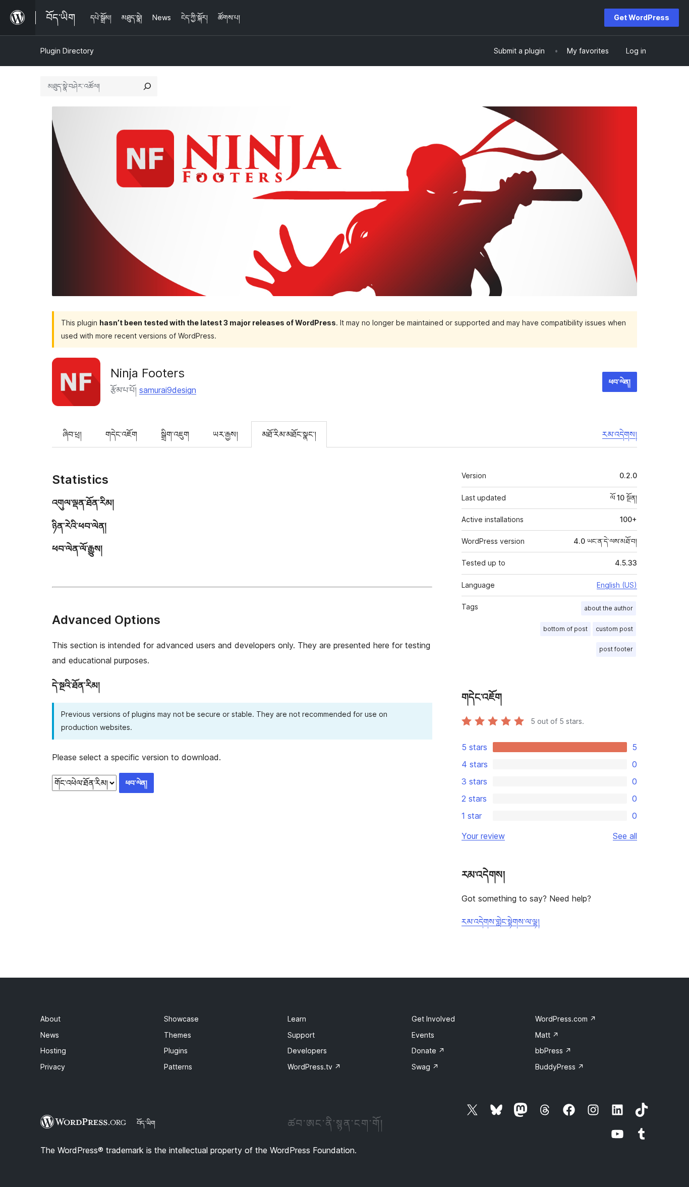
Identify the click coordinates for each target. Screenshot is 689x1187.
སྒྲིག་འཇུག (175, 434)
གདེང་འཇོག (121, 434)
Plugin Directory (67, 50)
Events (423, 1035)
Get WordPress (641, 17)
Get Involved (433, 1018)
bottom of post (565, 629)
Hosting (53, 1050)
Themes (177, 1035)
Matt (547, 1035)
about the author (608, 608)
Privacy (52, 1066)
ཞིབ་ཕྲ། (72, 434)
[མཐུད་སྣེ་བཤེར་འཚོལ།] (147, 86)
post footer (616, 649)
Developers (307, 1050)
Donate (428, 1050)
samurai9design (167, 390)
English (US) (617, 585)
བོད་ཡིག (146, 1123)
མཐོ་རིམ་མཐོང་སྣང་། (289, 434)
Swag (425, 1066)
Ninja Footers (147, 373)
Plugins (176, 1050)
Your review (483, 836)
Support (301, 1035)
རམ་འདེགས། (619, 434)
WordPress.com (565, 1018)
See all (625, 836)
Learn (297, 1018)
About (50, 1018)
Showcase (181, 1018)
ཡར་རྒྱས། (225, 434)
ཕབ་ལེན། (619, 381)
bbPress (553, 1050)
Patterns (178, 1066)
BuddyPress (559, 1066)
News (49, 1035)
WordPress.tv (314, 1066)
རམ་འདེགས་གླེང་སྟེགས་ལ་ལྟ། (501, 922)
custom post (614, 629)
